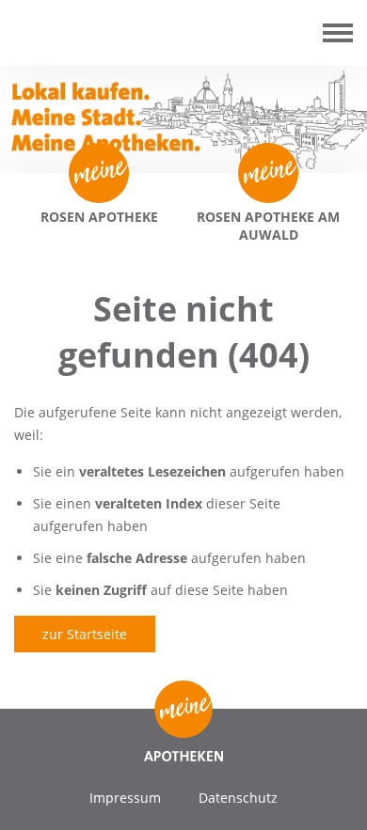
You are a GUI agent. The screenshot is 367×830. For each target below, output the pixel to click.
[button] (34, 796)
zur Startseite (84, 634)
